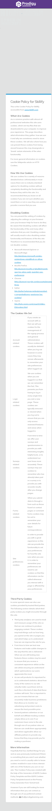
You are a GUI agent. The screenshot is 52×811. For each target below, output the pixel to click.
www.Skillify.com (31, 110)
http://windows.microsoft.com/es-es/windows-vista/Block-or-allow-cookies (28, 259)
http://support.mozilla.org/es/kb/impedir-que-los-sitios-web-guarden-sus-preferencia (31, 272)
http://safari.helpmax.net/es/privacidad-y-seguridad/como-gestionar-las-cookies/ (30, 294)
